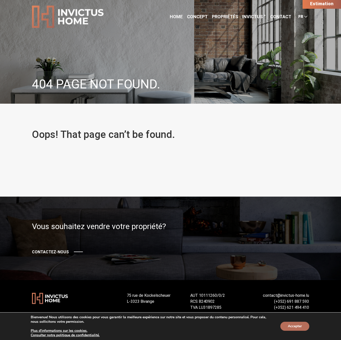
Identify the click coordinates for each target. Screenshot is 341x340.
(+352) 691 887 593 (291, 301)
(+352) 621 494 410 (291, 307)
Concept (197, 16)
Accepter (295, 326)
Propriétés (225, 16)
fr (300, 16)
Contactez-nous (50, 252)
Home (176, 16)
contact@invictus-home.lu (286, 295)
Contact (280, 16)
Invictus (254, 16)
